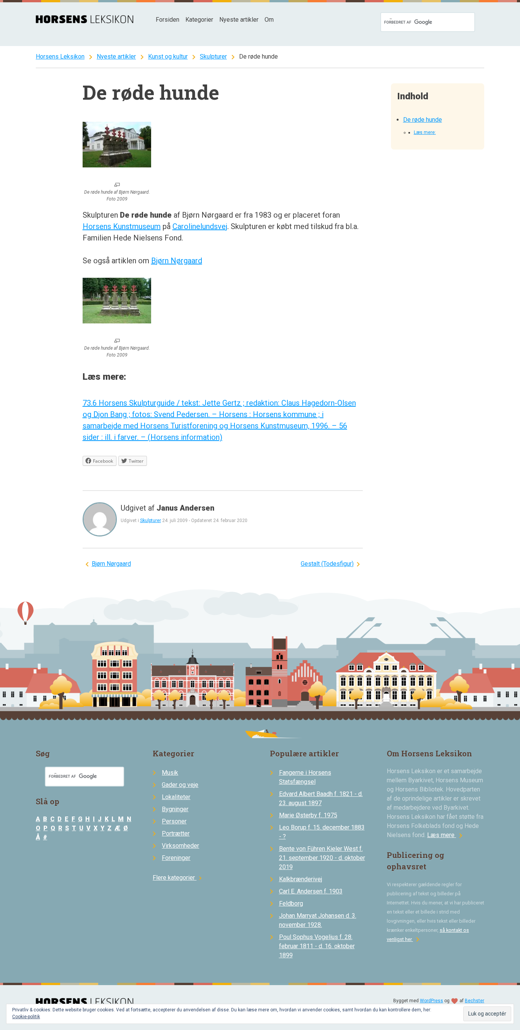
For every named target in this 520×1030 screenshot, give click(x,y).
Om (269, 19)
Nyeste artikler (238, 19)
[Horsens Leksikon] (84, 21)
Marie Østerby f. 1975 (308, 815)
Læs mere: (425, 132)
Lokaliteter (176, 797)
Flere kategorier (178, 877)
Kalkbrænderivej (300, 879)
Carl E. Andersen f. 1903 (311, 891)
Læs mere (446, 835)
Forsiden (167, 19)
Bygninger (175, 809)
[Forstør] (117, 185)
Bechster (474, 1000)
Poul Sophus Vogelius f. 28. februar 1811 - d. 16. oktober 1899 (317, 946)
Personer (174, 821)
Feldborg (291, 903)
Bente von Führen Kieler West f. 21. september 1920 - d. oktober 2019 (322, 858)
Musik (170, 772)
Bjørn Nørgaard (176, 260)
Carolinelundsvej (199, 226)
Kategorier (199, 19)
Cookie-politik (26, 1016)
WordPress (431, 1000)
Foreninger (176, 857)
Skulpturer (213, 56)
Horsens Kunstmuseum (122, 226)
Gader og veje (180, 784)
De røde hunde (422, 119)
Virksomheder (180, 845)
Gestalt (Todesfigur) (327, 563)
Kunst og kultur (168, 56)
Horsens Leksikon (60, 56)
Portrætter (176, 833)
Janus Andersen (185, 508)
